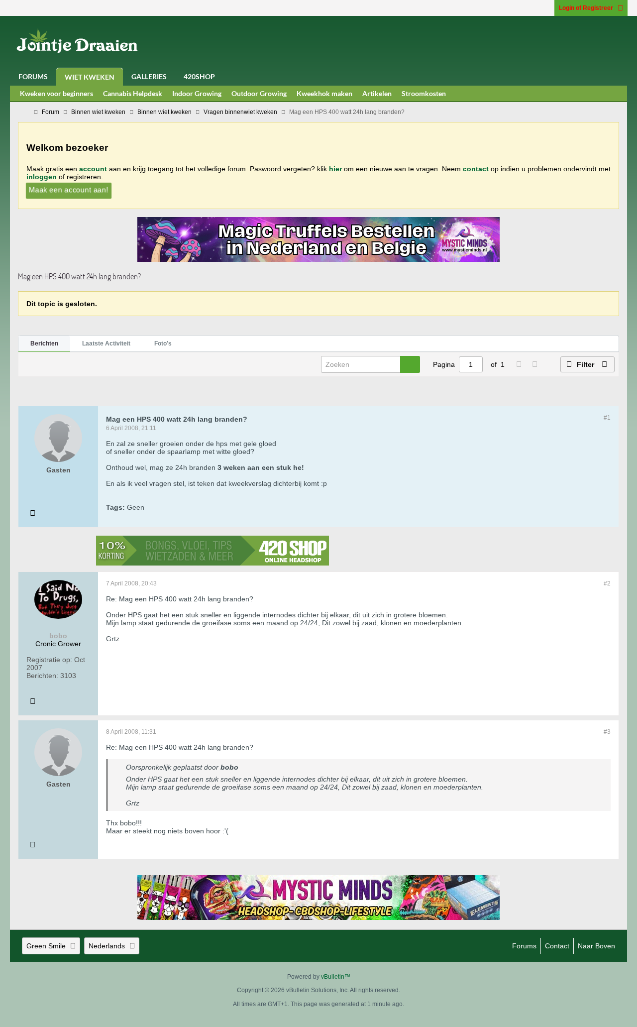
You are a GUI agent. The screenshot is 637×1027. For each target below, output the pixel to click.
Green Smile (46, 946)
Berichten (44, 343)
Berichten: (42, 676)
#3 (607, 731)
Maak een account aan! (68, 189)
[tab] (44, 344)
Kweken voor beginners (56, 93)
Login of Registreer (586, 7)
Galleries (149, 76)
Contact (557, 946)
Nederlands (107, 946)
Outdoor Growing (259, 93)
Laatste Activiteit (106, 343)
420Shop (199, 76)
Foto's (163, 343)
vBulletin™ (335, 976)
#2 (607, 583)
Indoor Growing (196, 93)
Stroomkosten (424, 93)
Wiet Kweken (89, 77)
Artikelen (377, 93)
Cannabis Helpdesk (132, 93)
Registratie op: (49, 660)
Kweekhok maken (324, 93)
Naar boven (596, 946)
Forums (33, 76)
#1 (607, 417)
